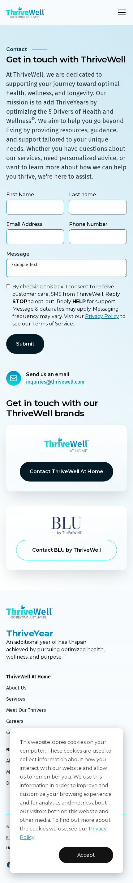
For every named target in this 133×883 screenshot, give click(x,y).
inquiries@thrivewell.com (55, 382)
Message (17, 254)
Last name (82, 194)
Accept (86, 855)
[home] (25, 12)
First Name (20, 194)
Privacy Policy (102, 316)
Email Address (24, 224)
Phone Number (88, 224)
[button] (120, 12)
